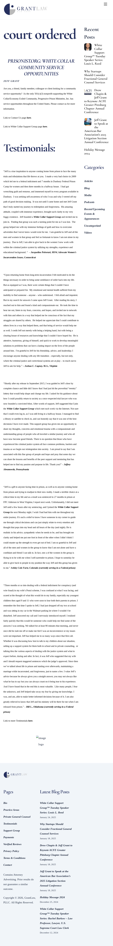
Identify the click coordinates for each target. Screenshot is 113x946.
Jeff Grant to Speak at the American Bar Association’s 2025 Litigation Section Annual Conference (96, 131)
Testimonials (10, 823)
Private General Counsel (16, 816)
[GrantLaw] (25, 16)
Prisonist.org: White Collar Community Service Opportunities (41, 67)
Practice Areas (11, 809)
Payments (8, 837)
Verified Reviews (12, 844)
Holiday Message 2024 (94, 151)
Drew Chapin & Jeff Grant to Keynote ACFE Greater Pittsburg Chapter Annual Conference (95, 101)
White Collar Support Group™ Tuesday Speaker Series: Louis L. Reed (94, 54)
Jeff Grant (11, 81)
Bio (5, 802)
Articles (88, 181)
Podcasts (89, 202)
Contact (7, 864)
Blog (87, 188)
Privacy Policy (11, 851)
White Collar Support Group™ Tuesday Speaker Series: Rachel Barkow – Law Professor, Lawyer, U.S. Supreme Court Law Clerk (56, 918)
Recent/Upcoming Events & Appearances (94, 214)
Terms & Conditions (14, 858)
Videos (88, 232)
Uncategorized (92, 225)
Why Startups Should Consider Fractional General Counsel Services (95, 77)
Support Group (11, 830)
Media (88, 195)
